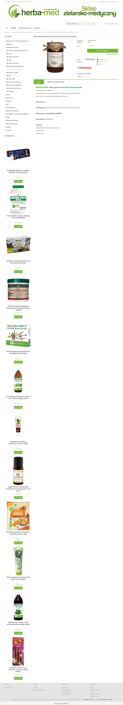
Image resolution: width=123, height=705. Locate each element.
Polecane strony (94, 696)
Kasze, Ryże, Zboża (13, 63)
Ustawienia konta (66, 694)
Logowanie (64, 688)
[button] (102, 59)
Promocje (8, 130)
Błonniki (10, 44)
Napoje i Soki (9, 98)
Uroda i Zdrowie (10, 107)
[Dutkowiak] (84, 67)
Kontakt (35, 688)
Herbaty (8, 94)
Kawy (9, 60)
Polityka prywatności (95, 690)
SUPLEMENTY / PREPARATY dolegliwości (17, 114)
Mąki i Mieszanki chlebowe (15, 66)
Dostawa (92, 692)
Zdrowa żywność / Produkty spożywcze (17, 41)
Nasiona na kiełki (13, 72)
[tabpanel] (76, 110)
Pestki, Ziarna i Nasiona (14, 82)
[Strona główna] (61, 11)
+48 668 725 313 (10, 1)
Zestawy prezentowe (12, 124)
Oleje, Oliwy (11, 79)
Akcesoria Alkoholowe (14, 88)
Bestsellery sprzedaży (12, 120)
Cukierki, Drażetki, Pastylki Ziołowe (18, 50)
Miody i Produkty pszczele (15, 69)
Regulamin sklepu (94, 694)
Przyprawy (9, 101)
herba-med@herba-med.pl (24, 1)
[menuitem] (13, 28)
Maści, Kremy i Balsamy (12, 111)
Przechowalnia (65, 692)
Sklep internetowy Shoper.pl (61, 703)
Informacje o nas (9, 688)
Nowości (8, 127)
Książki (8, 117)
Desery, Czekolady (13, 57)
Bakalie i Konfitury (13, 47)
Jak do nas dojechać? (38, 690)
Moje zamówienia (66, 690)
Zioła (7, 104)
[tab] (39, 82)
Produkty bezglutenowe (15, 85)
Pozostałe (11, 91)
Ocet (9, 76)
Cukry (10, 54)
